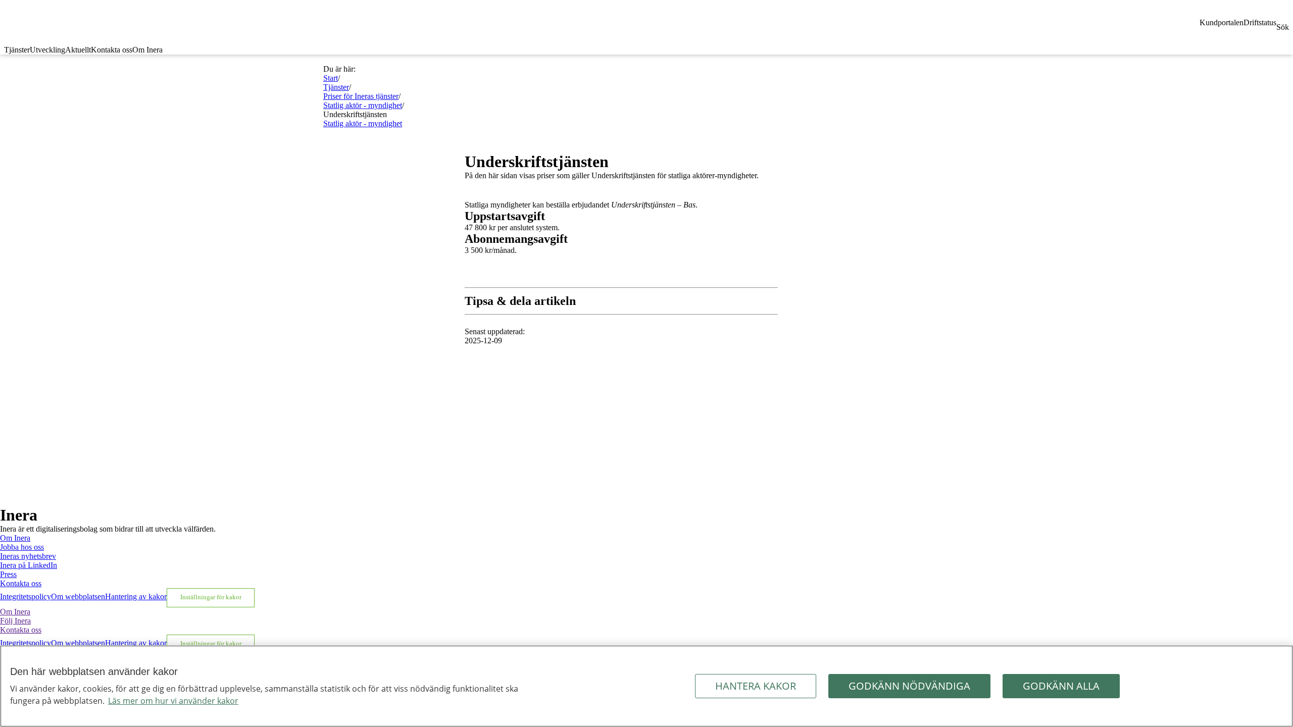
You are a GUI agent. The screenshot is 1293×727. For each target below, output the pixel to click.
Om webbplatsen (78, 596)
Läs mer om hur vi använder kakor (173, 700)
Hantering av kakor (136, 596)
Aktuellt (78, 49)
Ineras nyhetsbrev (28, 556)
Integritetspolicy (25, 596)
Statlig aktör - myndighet (362, 105)
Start (330, 78)
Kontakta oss (111, 49)
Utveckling (47, 49)
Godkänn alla (1061, 686)
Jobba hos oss (22, 547)
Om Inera (147, 49)
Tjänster (17, 49)
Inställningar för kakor (210, 597)
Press (8, 574)
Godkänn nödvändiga (909, 686)
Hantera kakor (755, 686)
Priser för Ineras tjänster (361, 96)
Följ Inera (15, 620)
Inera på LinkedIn (28, 565)
